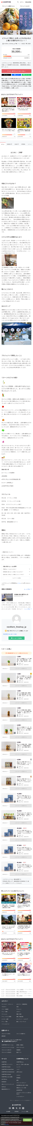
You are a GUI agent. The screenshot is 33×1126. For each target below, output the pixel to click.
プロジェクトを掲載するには (8, 6)
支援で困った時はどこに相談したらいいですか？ (13, 574)
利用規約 (18, 1077)
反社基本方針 (19, 1090)
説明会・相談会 (19, 1045)
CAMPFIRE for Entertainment (8, 1071)
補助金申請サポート (6, 1089)
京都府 (29, 43)
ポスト (7, 74)
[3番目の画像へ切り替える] (16, 33)
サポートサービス (20, 1047)
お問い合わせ (19, 1071)
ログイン (22, 2)
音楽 (17, 1006)
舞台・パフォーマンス (21, 1021)
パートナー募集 (24, 1111)
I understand (27, 1120)
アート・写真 (4, 1021)
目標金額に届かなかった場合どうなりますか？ (13, 571)
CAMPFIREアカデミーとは (7, 1045)
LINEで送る (27, 74)
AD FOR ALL (4, 1079)
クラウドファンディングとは (8, 1047)
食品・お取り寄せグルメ (22, 991)
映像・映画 (18, 1014)
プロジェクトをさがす (10, 989)
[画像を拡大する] (15, 664)
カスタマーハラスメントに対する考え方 (23, 1093)
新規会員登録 (28, 2)
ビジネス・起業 (5, 1019)
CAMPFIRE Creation (6, 1066)
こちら (19, 583)
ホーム (2, 144)
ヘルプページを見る (16, 578)
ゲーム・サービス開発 (6, 1016)
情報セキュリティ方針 (21, 1087)
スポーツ (18, 1011)
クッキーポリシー (20, 1096)
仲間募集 (23, 144)
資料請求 (3, 1036)
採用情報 (16, 1111)
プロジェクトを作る (6, 1033)
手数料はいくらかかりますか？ (9, 569)
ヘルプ (17, 1069)
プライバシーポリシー (21, 1082)
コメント (30, 144)
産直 (18, 993)
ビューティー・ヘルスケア (22, 1019)
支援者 (16, 144)
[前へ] (2, 19)
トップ (2, 989)
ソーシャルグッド (5, 1024)
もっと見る (27, 589)
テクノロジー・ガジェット (7, 1004)
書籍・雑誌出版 (19, 1016)
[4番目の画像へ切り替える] (23, 33)
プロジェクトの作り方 (6, 1050)
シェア (17, 74)
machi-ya (4, 1086)
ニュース (18, 1066)
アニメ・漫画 (4, 1011)
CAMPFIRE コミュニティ (7, 1064)
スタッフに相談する (20, 1033)
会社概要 (8, 1111)
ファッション (4, 1014)
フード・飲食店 (21, 43)
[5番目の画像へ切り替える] (29, 33)
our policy (6, 1124)
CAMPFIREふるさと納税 (7, 1076)
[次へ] (31, 19)
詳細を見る (4, 668)
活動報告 (9, 144)
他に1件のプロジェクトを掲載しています (17, 630)
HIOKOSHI (4, 1081)
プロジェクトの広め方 (6, 1052)
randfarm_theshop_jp (9, 43)
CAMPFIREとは (19, 1062)
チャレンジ (18, 1009)
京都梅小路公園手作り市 (21, 594)
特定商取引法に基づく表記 (10, 634)
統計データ (18, 1052)
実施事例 (18, 1050)
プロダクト (4, 1006)
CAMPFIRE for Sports (6, 1074)
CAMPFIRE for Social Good (8, 1069)
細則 (17, 1080)
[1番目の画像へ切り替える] (3, 33)
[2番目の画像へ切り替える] (10, 33)
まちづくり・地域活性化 (21, 1004)
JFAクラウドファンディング (8, 1084)
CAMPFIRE (4, 1062)
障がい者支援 (19, 995)
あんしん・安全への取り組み (22, 1064)
